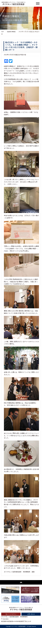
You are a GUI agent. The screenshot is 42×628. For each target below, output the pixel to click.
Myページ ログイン (11, 614)
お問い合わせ (31, 614)
